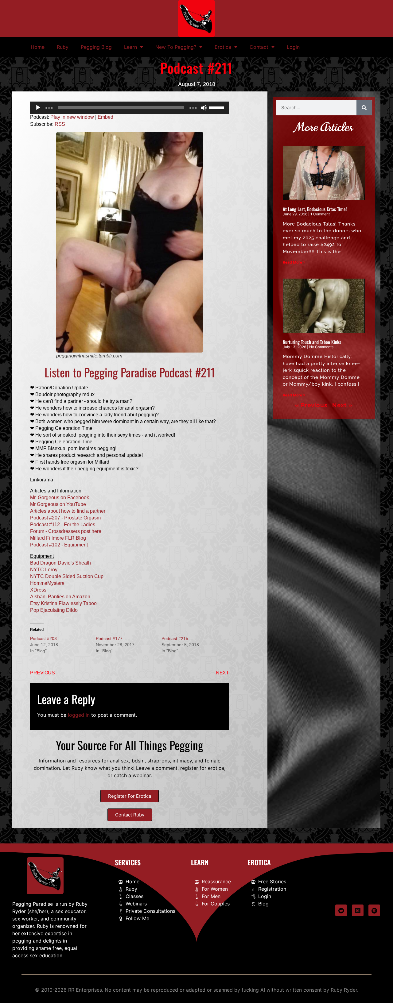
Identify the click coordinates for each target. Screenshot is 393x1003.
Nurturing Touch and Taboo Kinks (312, 341)
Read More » (294, 262)
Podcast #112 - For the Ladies (62, 524)
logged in (79, 715)
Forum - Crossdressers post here (65, 531)
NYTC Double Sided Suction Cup (66, 576)
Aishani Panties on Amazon (60, 596)
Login (293, 47)
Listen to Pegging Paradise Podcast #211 (130, 372)
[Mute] (204, 108)
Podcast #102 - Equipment (59, 544)
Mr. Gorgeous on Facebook (59, 497)
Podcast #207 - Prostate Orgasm (65, 517)
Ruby (62, 47)
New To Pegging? (175, 47)
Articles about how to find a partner (67, 511)
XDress (38, 589)
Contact (259, 47)
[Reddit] (341, 910)
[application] (129, 108)
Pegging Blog (96, 47)
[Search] (364, 107)
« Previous (311, 405)
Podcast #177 (109, 638)
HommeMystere (47, 583)
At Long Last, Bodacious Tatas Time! (315, 209)
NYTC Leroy (43, 569)
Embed (105, 117)
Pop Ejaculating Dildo (54, 610)
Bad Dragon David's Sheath (60, 562)
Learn (130, 47)
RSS (60, 124)
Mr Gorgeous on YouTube (58, 504)
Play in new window (72, 117)
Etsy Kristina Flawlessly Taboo (63, 603)
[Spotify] (374, 910)
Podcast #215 (174, 638)
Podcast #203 (43, 638)
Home (38, 47)
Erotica (223, 47)
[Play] (38, 108)
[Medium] (358, 910)
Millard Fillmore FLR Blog (58, 538)
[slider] (217, 107)
